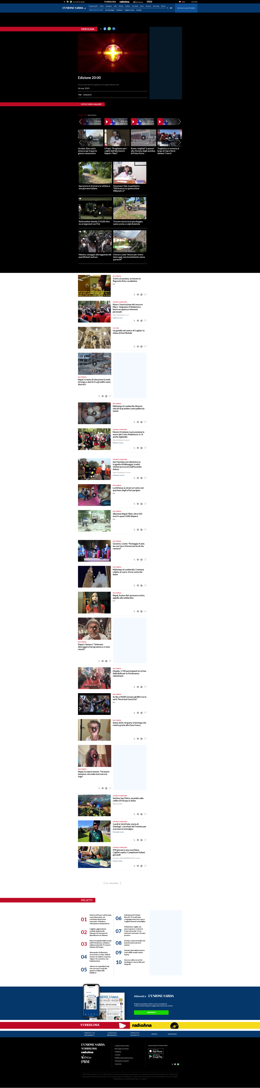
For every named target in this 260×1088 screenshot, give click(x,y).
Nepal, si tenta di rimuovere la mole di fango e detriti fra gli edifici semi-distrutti (94, 382)
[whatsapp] (71, 2)
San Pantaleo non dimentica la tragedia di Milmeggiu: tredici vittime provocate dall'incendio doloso (127, 465)
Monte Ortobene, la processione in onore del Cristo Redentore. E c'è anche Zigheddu (128, 434)
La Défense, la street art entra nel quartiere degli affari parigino (128, 489)
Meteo (163, 6)
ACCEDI (194, 2)
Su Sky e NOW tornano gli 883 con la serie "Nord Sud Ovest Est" (129, 698)
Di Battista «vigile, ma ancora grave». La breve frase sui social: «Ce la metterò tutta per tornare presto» (134, 931)
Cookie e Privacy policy (122, 1046)
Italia (115, 6)
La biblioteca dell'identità (134, 1034)
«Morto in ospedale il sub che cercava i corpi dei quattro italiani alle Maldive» (99, 969)
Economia (135, 6)
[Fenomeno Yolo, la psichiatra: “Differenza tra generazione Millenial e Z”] (129, 173)
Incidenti (119, 10)
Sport (142, 6)
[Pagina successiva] (104, 883)
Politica (127, 6)
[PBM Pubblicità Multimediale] (149, 2)
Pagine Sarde (172, 1034)
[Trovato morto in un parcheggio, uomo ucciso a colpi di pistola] (129, 208)
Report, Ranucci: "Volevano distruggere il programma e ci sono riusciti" (94, 646)
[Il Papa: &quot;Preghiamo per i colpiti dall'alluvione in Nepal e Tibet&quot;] (117, 137)
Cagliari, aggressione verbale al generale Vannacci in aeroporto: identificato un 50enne (99, 932)
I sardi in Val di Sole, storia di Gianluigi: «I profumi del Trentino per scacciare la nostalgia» (129, 826)
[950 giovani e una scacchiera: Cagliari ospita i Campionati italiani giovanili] (94, 857)
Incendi (138, 10)
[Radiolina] (124, 2)
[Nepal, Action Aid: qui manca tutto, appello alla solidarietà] (94, 602)
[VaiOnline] (138, 2)
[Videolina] (110, 2)
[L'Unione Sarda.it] (74, 8)
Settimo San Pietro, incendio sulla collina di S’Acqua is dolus (128, 799)
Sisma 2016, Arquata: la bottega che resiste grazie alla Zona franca (129, 723)
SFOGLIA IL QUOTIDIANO (186, 8)
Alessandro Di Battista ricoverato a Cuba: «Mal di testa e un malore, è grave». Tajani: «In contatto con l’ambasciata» (100, 956)
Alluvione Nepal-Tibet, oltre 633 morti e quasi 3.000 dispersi (127, 515)
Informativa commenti (122, 1061)
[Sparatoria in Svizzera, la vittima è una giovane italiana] (95, 173)
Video (102, 6)
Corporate (118, 1064)
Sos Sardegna (109, 10)
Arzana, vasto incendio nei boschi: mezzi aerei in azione (134, 943)
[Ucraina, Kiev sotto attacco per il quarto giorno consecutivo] (90, 137)
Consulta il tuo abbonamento (89, 1034)
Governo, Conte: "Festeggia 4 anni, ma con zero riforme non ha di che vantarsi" (129, 546)
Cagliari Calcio (129, 10)
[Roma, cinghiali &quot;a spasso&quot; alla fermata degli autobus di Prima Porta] (143, 137)
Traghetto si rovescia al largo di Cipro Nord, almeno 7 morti (168, 151)
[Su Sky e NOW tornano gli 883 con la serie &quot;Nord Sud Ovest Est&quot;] (94, 704)
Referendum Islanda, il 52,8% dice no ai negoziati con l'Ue (94, 222)
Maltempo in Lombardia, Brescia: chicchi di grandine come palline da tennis (128, 408)
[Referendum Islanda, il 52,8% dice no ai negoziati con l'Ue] (95, 208)
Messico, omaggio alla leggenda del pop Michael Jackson (95, 255)
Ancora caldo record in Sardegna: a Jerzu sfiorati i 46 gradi (134, 962)
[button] (100, 28)
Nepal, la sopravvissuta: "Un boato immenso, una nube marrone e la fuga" (93, 774)
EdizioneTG (87, 94)
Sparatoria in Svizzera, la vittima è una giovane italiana (94, 187)
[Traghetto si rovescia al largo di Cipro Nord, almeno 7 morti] (170, 137)
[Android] (163, 1056)
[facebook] (68, 2)
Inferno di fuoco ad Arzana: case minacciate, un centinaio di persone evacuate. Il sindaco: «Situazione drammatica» (101, 919)
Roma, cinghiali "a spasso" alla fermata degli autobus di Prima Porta (143, 151)
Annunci (148, 6)
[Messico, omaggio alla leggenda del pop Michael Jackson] (95, 241)
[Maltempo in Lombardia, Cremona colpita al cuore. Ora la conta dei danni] (94, 577)
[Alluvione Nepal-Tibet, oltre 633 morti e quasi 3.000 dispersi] (94, 521)
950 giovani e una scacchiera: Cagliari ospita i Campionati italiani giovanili (129, 852)
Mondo (121, 6)
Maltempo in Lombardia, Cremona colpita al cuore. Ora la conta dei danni (128, 572)
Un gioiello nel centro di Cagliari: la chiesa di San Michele (129, 331)
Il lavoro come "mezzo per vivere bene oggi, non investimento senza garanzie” (129, 257)
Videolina (87, 29)
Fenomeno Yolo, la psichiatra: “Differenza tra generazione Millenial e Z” (126, 188)
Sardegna (109, 6)
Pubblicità (118, 1052)
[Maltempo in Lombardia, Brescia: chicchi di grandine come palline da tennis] (94, 413)
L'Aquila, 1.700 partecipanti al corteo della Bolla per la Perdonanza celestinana (129, 673)
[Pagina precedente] (120, 883)
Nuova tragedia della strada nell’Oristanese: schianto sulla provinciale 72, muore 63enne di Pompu (100, 944)
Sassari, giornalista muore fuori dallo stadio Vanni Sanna (134, 952)
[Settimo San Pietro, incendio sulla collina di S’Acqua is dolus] (94, 805)
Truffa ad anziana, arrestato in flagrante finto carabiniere (127, 279)
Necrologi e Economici (122, 1049)
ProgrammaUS (93, 6)
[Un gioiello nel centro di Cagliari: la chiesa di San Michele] (94, 338)
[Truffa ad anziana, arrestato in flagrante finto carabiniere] (94, 286)
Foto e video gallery (91, 104)
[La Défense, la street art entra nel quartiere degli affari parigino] (94, 495)
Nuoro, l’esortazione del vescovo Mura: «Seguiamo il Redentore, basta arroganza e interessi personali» (128, 308)
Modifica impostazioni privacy (124, 1058)
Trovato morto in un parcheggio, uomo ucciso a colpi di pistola (128, 222)
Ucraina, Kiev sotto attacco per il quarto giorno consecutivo (87, 151)
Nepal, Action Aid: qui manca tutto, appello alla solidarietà (129, 596)
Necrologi (156, 6)
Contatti (117, 1055)
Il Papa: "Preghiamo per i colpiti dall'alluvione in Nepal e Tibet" (116, 151)
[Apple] (163, 1050)
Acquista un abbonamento (112, 1034)
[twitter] (64, 2)
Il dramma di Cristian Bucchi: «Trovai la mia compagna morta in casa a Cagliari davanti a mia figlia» (135, 918)
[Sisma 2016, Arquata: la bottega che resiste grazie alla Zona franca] (94, 730)
